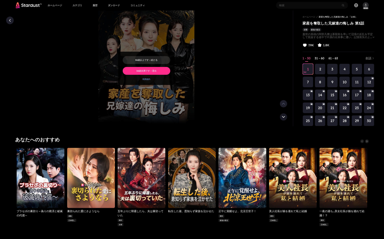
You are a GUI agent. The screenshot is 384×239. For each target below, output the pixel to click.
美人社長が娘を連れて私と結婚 (288, 211)
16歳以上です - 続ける (146, 60)
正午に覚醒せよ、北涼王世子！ (237, 211)
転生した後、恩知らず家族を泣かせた (191, 211)
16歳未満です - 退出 (146, 70)
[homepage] (28, 5)
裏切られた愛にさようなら (83, 211)
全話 (368, 58)
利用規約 (146, 79)
